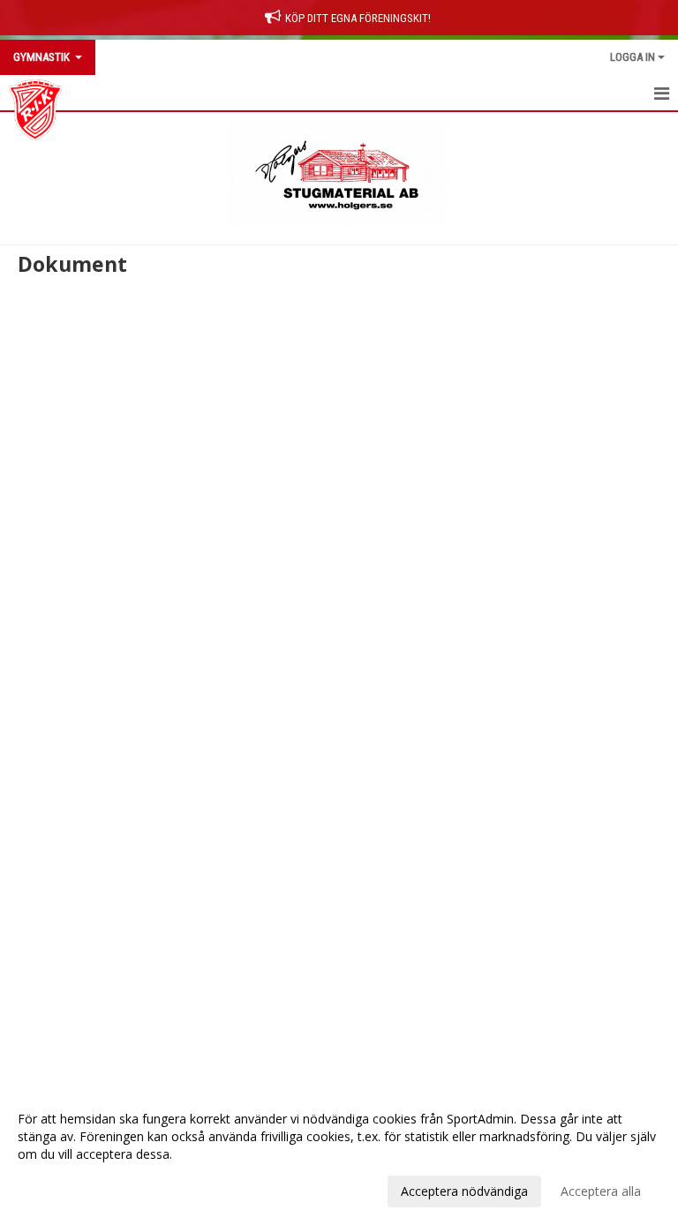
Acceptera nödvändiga (464, 1191)
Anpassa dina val (65, 1189)
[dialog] (339, 1154)
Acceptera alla (601, 1191)
